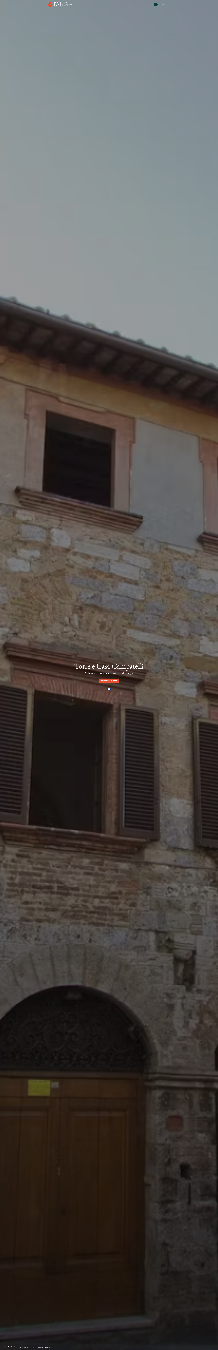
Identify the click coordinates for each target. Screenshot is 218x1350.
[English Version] (109, 690)
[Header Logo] (60, 4)
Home (21, 1347)
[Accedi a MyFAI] (163, 4)
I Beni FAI (32, 1347)
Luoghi (26, 1347)
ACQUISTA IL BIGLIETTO (109, 681)
